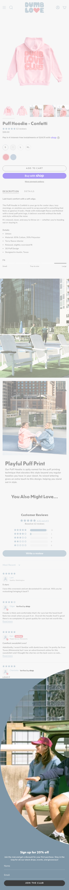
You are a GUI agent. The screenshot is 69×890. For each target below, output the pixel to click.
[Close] (64, 683)
